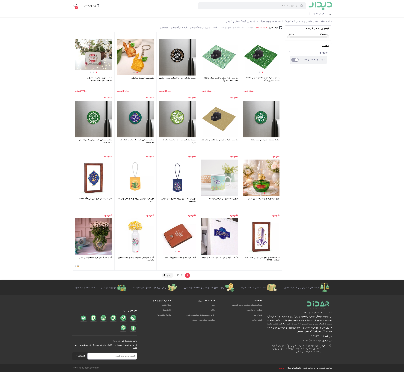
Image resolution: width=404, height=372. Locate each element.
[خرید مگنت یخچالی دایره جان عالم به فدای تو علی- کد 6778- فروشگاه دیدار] (177, 119)
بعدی (169, 275)
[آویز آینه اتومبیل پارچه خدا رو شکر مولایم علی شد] (177, 178)
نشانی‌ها (167, 310)
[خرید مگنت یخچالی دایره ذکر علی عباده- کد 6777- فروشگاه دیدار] (261, 119)
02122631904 (315, 336)
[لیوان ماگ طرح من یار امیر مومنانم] (219, 178)
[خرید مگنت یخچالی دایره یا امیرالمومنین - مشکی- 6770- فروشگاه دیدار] (177, 57)
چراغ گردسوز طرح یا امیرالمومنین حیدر (263, 198)
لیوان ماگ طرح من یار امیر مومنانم (223, 198)
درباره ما (258, 315)
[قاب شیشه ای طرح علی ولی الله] (93, 178)
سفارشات (166, 305)
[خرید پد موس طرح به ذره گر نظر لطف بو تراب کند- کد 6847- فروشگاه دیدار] (219, 119)
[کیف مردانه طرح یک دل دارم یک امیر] (177, 236)
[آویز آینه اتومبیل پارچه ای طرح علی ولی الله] (135, 178)
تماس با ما (257, 320)
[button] (262, 72)
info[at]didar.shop (312, 340)
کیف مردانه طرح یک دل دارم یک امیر (180, 257)
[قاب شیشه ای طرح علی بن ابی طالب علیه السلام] (261, 236)
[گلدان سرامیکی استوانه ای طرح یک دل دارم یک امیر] (135, 236)
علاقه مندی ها (164, 315)
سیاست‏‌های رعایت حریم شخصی (246, 305)
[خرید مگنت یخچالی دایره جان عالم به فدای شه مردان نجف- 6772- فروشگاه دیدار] (135, 119)
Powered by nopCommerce (86, 367)
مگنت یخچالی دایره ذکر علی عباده (265, 140)
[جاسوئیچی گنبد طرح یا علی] (135, 57)
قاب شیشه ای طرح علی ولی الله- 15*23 (95, 198)
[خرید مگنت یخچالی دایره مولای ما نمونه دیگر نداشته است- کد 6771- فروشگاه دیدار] (93, 119)
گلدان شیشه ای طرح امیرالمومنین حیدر (95, 257)
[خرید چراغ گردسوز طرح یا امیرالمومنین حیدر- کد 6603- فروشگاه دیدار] (261, 178)
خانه (330, 21)
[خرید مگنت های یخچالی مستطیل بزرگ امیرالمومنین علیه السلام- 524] (93, 54)
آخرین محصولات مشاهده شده (200, 315)
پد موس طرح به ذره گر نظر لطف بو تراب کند (219, 140)
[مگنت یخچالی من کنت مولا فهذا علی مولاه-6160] (219, 236)
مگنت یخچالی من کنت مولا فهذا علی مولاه (220, 257)
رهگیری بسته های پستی (203, 320)
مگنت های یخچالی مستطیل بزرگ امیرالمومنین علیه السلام (98, 79)
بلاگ (213, 310)
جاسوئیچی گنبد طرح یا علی (142, 78)
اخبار (213, 305)
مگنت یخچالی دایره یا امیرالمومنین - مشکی (177, 78)
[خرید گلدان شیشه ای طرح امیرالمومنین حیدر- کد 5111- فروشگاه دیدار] (93, 236)
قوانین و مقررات (254, 310)
